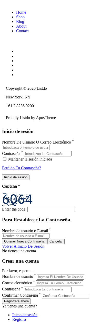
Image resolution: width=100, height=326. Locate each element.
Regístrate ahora (16, 301)
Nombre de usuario (17, 276)
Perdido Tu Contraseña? (21, 168)
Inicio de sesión (24, 315)
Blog (20, 21)
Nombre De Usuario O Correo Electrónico (36, 142)
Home (21, 12)
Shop (20, 17)
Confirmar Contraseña (20, 295)
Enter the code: (14, 209)
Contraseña (11, 153)
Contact (22, 31)
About (21, 26)
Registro (19, 319)
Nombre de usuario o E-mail (25, 231)
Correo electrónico (17, 283)
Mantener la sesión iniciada (29, 159)
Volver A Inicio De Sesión (23, 246)
